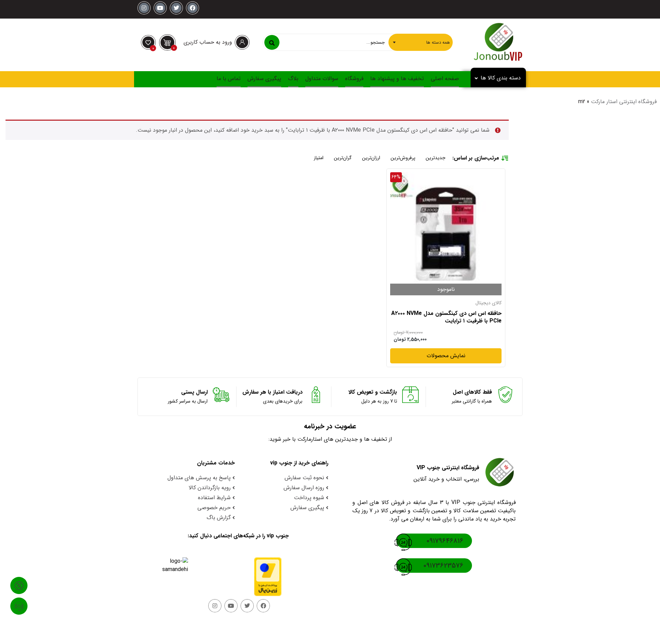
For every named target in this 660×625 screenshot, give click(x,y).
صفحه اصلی (445, 78)
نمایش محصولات (446, 356)
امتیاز (318, 158)
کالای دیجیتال (488, 303)
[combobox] (420, 42)
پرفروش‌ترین (402, 158)
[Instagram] (144, 8)
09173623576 (443, 565)
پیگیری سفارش (264, 78)
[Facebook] (192, 8)
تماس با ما (229, 78)
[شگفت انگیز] (19, 585)
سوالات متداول (321, 78)
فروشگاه (354, 78)
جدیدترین (436, 158)
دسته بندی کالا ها (501, 78)
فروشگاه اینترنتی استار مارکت (624, 101)
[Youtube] (160, 8)
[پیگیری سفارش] (19, 606)
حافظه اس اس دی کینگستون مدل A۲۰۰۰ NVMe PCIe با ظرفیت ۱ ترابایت (446, 317)
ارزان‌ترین (371, 158)
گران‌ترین (343, 158)
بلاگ (293, 78)
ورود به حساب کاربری (208, 42)
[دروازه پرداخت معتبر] (262, 576)
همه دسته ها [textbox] (438, 42)
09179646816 (445, 541)
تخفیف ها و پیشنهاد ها (397, 78)
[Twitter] (176, 8)
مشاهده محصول (483, 176)
